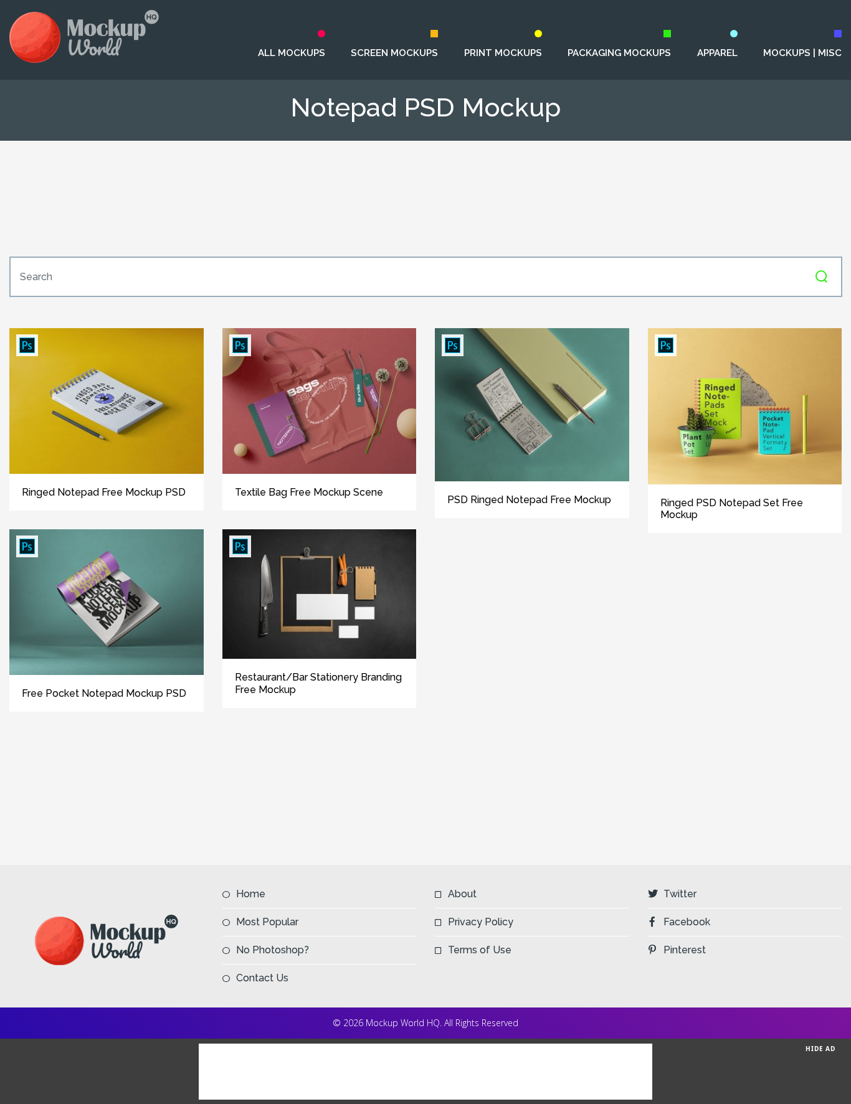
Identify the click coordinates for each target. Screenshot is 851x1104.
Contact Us (262, 978)
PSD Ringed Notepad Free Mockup (529, 500)
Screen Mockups (394, 53)
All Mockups (291, 53)
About (462, 894)
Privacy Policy (480, 922)
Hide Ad (820, 1048)
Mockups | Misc (802, 53)
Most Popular (267, 922)
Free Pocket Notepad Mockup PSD (104, 693)
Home (250, 894)
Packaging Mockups (619, 53)
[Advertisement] (425, 199)
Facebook (686, 922)
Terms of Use (479, 950)
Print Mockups (502, 53)
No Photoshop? (272, 950)
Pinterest (684, 950)
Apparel (717, 53)
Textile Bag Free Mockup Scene (309, 492)
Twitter (679, 894)
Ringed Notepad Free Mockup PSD (104, 492)
